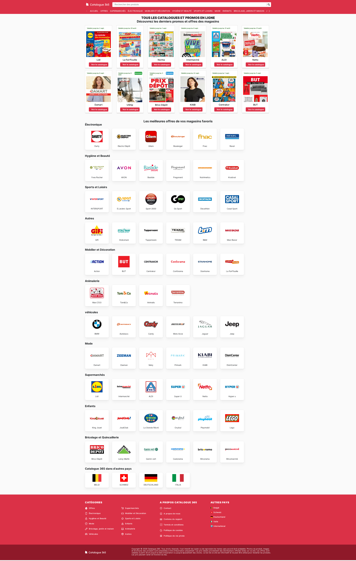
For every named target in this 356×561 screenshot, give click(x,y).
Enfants (227, 11)
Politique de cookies (173, 530)
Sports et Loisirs (203, 11)
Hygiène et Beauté (181, 11)
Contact (167, 508)
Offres (104, 11)
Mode (217, 11)
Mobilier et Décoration (157, 11)
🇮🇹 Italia (214, 521)
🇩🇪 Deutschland (218, 517)
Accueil (94, 11)
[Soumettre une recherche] (269, 4)
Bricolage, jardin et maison (249, 11)
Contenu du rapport (173, 519)
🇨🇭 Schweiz (216, 512)
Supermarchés (118, 11)
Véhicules (93, 534)
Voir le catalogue (99, 64)
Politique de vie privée (174, 536)
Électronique (135, 11)
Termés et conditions (173, 525)
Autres (128, 534)
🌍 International (218, 526)
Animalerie (130, 529)
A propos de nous (172, 513)
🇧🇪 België (215, 508)
